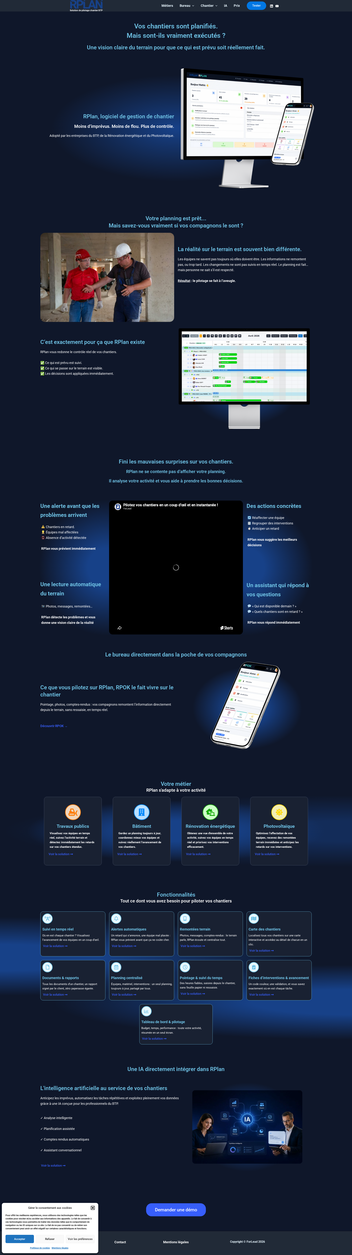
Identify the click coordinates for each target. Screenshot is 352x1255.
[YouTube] (277, 6)
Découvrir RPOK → (54, 726)
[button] (93, 1208)
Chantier (207, 6)
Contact (120, 1242)
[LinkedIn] (271, 6)
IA (225, 6)
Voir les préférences (80, 1239)
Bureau (185, 6)
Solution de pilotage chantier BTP (86, 10)
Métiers (167, 6)
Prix (237, 6)
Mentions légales (60, 1248)
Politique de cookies (40, 1248)
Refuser (49, 1239)
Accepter (19, 1239)
